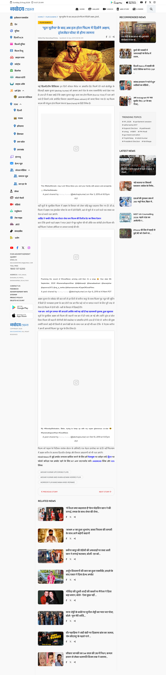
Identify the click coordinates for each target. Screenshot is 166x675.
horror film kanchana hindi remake (57, 482)
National (125, 165)
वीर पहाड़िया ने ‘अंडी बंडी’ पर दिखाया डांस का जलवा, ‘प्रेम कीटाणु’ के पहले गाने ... (90, 635)
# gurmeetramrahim (131, 135)
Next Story (104, 491)
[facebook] (145, 2)
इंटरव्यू (18, 157)
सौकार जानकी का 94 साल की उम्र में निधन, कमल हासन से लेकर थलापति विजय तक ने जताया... (89, 655)
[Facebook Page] (18, 248)
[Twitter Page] (24, 248)
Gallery (95, 9)
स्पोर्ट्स (17, 64)
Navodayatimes (16, 331)
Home (82, 9)
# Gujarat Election (130, 128)
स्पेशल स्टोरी (20, 77)
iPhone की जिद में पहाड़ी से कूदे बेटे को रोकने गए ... (144, 231)
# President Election (131, 141)
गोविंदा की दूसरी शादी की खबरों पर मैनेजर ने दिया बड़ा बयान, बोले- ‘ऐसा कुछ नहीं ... (89, 593)
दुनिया (17, 31)
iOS (112, 461)
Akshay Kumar (64, 194)
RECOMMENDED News (132, 17)
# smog (125, 131)
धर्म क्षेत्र (18, 91)
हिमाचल (20, 134)
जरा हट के (22, 184)
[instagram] (154, 2)
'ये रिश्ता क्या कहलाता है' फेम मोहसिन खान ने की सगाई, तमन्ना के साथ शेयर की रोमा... (88, 510)
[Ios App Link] (131, 3)
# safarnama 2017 (129, 125)
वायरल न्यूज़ (23, 176)
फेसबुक (91, 457)
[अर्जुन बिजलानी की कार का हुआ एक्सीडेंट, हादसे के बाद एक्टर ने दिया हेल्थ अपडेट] (50, 583)
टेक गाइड (18, 218)
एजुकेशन (18, 211)
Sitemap (13, 294)
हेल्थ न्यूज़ (18, 163)
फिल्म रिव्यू (19, 51)
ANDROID (96, 461)
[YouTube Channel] (12, 248)
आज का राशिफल (25, 97)
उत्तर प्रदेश (21, 142)
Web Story (124, 9)
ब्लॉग (17, 238)
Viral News (126, 32)
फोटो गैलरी (19, 198)
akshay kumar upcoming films (54, 472)
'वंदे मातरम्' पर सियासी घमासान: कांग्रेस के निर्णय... (143, 184)
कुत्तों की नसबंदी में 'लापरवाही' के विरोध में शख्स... (142, 54)
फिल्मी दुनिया (20, 44)
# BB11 (133, 131)
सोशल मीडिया (20, 170)
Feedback (14, 288)
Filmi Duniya (51, 17)
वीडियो (17, 204)
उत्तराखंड (20, 149)
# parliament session (142, 121)
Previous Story (50, 491)
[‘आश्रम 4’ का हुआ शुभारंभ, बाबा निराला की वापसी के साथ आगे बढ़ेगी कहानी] (50, 542)
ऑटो (17, 224)
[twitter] (150, 2)
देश (16, 24)
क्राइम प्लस (19, 57)
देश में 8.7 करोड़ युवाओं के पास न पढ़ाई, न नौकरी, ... (137, 171)
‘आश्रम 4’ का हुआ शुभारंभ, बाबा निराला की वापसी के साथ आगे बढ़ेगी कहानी (89, 532)
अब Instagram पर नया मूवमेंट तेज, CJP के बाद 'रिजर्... (143, 101)
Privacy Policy (16, 297)
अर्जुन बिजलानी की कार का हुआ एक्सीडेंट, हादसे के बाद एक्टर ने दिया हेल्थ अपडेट (89, 573)
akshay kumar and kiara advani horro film (60, 477)
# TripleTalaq (127, 138)
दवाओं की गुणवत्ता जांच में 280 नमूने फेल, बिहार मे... (143, 200)
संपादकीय (18, 231)
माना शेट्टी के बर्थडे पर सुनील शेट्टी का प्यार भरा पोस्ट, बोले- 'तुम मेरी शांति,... (89, 614)
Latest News (127, 151)
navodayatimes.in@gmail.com (21, 263)
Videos (110, 9)
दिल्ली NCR (18, 37)
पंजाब (20, 118)
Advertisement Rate (19, 291)
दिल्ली (19, 110)
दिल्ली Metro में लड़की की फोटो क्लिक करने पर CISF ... (144, 69)
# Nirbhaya (146, 141)
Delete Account (17, 300)
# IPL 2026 (126, 121)
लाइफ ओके (20, 84)
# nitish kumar (141, 138)
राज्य (16, 104)
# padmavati (145, 128)
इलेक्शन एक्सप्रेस (21, 18)
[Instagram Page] (29, 248)
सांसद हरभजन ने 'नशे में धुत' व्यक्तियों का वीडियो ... (144, 83)
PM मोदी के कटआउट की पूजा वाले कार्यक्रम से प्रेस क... (135, 38)
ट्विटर (110, 457)
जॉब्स (16, 191)
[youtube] (141, 2)
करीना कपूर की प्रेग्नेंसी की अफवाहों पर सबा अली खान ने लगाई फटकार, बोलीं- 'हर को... (88, 552)
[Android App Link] (116, 3)
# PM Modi (142, 131)
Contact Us (15, 286)
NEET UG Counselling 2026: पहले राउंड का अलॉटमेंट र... (143, 217)
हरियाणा (20, 126)
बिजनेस (18, 71)
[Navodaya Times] (22, 8)
